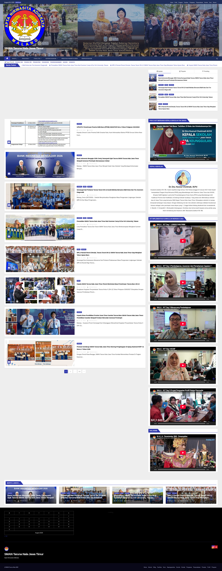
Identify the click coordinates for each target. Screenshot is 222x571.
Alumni (214, 2)
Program (180, 2)
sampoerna (72, 62)
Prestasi (204, 567)
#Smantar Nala (36, 62)
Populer (183, 71)
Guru (210, 2)
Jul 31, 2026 (82, 163)
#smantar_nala (19, 62)
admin (91, 130)
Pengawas (192, 2)
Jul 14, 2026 (82, 224)
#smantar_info (27, 62)
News (166, 84)
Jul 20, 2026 (82, 195)
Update (160, 71)
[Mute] (211, 159)
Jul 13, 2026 (82, 258)
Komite (206, 2)
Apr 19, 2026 (82, 352)
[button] (217, 58)
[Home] (7, 58)
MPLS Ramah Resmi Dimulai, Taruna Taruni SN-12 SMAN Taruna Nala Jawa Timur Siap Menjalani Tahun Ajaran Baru (189, 497)
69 (79, 371)
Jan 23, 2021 (82, 130)
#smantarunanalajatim (55, 62)
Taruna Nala (93, 163)
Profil (176, 2)
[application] (183, 142)
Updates (161, 75)
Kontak (183, 567)
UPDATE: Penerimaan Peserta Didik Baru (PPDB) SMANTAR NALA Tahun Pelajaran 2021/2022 (108, 127)
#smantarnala (45, 62)
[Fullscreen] (213, 159)
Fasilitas (186, 2)
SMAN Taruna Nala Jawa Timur (23, 48)
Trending (206, 71)
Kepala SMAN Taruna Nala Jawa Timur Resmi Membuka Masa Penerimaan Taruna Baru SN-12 (108, 284)
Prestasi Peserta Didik (69, 58)
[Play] (152, 159)
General (161, 84)
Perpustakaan (199, 2)
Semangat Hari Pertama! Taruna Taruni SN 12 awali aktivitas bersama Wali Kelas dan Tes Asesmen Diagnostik (83, 497)
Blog (154, 567)
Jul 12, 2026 (82, 287)
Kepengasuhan (51, 58)
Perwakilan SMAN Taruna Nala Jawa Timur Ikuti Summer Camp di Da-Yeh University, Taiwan (107, 221)
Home (171, 2)
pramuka (65, 62)
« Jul (5, 536)
